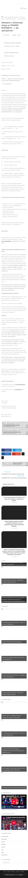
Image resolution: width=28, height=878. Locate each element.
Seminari (3, 847)
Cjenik (8, 871)
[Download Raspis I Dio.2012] (7, 463)
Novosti (14, 35)
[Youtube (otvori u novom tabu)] (17, 2)
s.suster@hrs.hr (18, 389)
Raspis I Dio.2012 (17, 463)
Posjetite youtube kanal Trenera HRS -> (9, 809)
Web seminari (4, 855)
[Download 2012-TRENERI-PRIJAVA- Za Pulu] (11, 423)
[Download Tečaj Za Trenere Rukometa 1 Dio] (11, 430)
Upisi (19, 35)
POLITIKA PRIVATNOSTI (9, 875)
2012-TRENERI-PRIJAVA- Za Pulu (11, 425)
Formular (13, 871)
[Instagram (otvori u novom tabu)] (15, 2)
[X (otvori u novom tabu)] (11, 2)
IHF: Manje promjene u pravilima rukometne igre (14, 787)
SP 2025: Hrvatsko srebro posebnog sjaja (12, 641)
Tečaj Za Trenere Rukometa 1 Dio (12, 432)
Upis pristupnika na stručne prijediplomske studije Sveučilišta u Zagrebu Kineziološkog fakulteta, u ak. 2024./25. (12, 562)
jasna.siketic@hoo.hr (7, 241)
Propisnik (22, 871)
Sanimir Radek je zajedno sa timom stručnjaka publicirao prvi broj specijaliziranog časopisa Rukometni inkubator (14, 524)
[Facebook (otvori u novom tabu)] (13, 2)
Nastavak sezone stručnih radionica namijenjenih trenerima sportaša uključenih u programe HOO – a (13, 750)
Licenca (17, 871)
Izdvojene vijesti (4, 836)
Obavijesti (3, 844)
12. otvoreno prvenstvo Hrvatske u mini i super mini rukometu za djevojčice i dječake (14, 499)
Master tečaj (4, 839)
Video (2, 852)
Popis (5, 871)
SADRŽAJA (21, 875)
